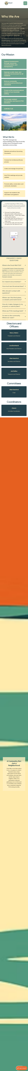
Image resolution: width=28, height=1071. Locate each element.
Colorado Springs (5, 40)
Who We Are (10, 16)
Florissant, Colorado (14, 30)
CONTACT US (8, 109)
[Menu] (25, 3)
